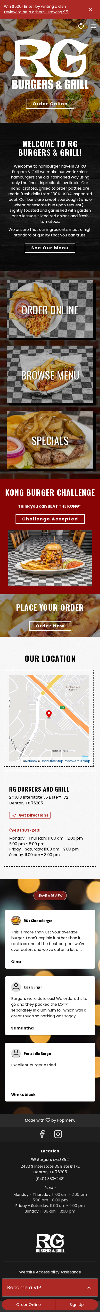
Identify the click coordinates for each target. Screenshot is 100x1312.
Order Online (28, 1304)
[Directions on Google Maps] (49, 718)
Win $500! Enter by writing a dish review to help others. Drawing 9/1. (36, 9)
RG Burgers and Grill (50, 1243)
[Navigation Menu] (93, 26)
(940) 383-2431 (50, 1179)
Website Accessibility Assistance (50, 1272)
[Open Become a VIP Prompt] (89, 1287)
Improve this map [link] (77, 761)
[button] (50, 895)
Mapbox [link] (31, 761)
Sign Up (77, 1304)
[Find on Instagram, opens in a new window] (58, 1135)
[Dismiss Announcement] (90, 9)
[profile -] (81, 26)
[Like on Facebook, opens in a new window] (42, 1135)
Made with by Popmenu (39, 1120)
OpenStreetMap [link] (52, 761)
